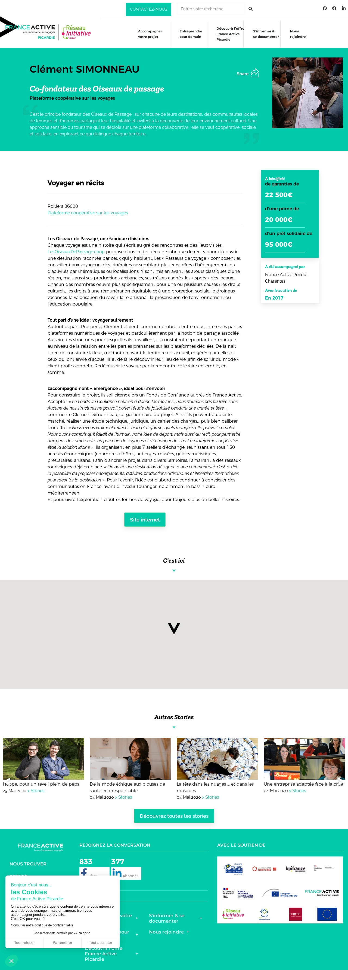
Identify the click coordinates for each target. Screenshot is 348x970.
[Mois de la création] (334, 8)
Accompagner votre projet (150, 34)
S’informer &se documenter (266, 34)
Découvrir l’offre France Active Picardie (103, 953)
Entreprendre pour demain (190, 34)
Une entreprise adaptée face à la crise (303, 784)
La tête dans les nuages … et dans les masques (215, 787)
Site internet (145, 520)
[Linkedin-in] (344, 8)
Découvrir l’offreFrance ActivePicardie (230, 33)
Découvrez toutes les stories (174, 816)
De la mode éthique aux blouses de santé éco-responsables (127, 787)
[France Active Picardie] (325, 8)
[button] (148, 9)
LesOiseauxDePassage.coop (76, 251)
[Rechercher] (250, 9)
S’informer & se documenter (166, 918)
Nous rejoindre (298, 34)
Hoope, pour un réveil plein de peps (41, 784)
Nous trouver (28, 864)
